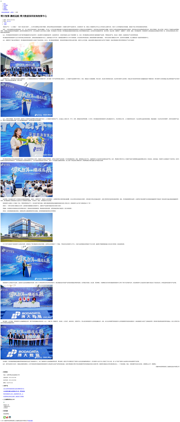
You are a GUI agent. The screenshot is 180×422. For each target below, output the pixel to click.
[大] (8, 21)
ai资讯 (4, 6)
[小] (10, 21)
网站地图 (30, 420)
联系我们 (5, 9)
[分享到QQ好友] (10, 417)
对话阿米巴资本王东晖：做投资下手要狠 (13, 396)
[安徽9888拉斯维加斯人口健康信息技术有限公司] (1, 1)
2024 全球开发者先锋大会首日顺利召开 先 (13, 388)
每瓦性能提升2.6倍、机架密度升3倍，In (13, 393)
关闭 (4, 24)
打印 (4, 22)
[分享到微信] (4, 417)
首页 (4, 3)
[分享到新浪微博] (7, 417)
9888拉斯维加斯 (5, 12)
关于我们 (5, 5)
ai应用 (4, 8)
